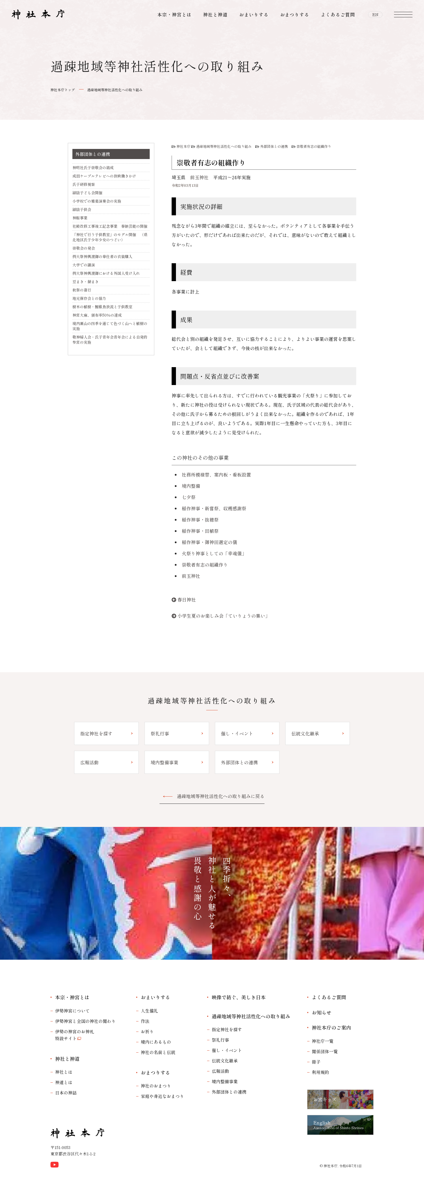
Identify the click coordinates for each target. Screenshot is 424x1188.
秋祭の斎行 (81, 290)
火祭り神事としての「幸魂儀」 (214, 553)
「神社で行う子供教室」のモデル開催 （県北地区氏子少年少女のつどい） (109, 237)
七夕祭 (189, 497)
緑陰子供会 (81, 209)
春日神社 (186, 599)
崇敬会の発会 (83, 248)
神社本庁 (183, 146)
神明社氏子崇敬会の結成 (93, 167)
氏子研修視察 (83, 184)
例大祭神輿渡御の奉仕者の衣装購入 (102, 256)
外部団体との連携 (274, 146)
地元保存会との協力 (89, 298)
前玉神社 (199, 177)
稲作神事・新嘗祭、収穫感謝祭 (214, 508)
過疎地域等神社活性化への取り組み (114, 89)
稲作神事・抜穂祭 (200, 519)
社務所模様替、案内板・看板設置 (216, 474)
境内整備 (191, 485)
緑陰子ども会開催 (87, 192)
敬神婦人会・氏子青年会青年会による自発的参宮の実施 (109, 339)
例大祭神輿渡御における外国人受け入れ (106, 273)
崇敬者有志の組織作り (314, 146)
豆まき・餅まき (85, 281)
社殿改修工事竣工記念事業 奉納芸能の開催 (109, 226)
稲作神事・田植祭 (200, 530)
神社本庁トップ (62, 89)
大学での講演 (83, 265)
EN (375, 14)
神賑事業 (79, 218)
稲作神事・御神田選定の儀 (209, 542)
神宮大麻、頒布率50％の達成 (97, 315)
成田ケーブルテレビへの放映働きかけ (104, 176)
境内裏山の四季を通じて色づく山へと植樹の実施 (109, 326)
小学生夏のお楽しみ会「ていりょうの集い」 (223, 615)
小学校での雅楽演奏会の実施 (96, 201)
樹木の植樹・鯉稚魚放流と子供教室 (102, 306)
